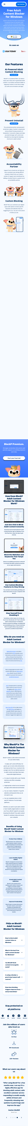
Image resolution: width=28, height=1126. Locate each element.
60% (7, 685)
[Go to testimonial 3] (15, 1117)
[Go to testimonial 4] (17, 1117)
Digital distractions (11, 651)
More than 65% (9, 707)
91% (21, 660)
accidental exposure (14, 677)
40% (14, 653)
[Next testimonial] (21, 1117)
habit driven (11, 709)
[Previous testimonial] (6, 1117)
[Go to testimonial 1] (10, 1117)
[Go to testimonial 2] (12, 1117)
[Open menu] (4, 4)
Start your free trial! (14, 458)
